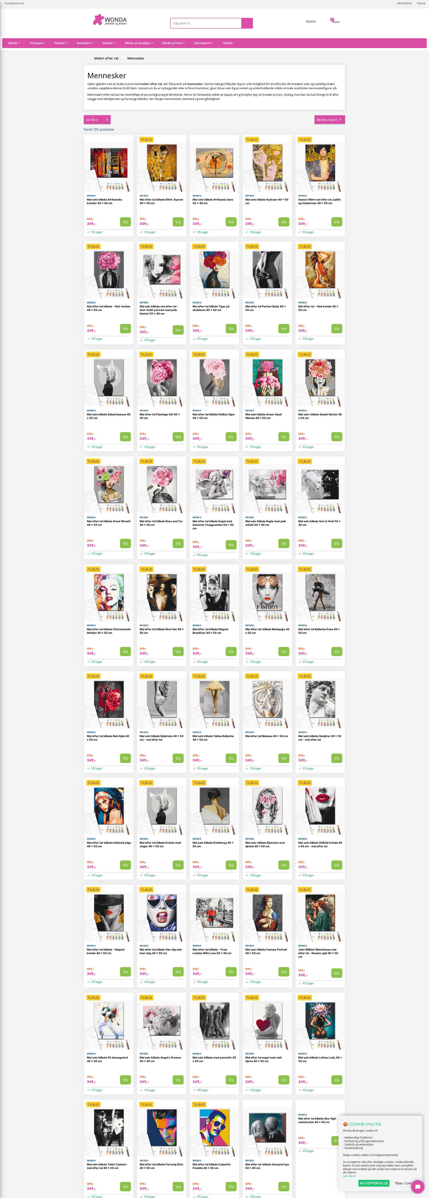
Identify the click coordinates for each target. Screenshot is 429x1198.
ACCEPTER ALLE (374, 1183)
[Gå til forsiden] (88, 58)
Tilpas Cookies (405, 1183)
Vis (125, 221)
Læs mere (349, 1176)
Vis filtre (91, 120)
